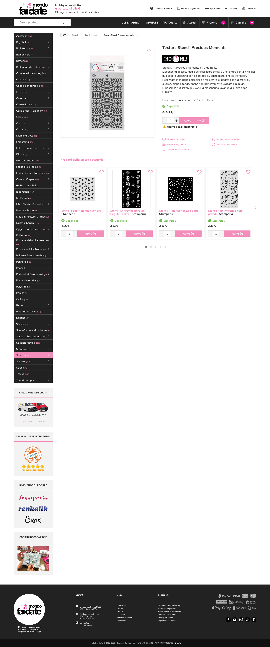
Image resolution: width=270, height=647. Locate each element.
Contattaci (251, 8)
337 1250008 (86, 625)
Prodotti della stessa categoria (82, 159)
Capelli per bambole (30, 85)
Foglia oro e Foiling (28, 166)
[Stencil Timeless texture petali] (180, 189)
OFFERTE (152, 22)
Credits (178, 643)
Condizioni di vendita (167, 614)
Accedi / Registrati (124, 617)
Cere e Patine (26, 104)
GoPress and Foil (27, 185)
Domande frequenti (163, 8)
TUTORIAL (170, 22)
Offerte (120, 608)
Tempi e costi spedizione (33, 421)
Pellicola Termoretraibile (31, 255)
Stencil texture (91, 35)
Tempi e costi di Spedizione (169, 611)
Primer (21, 292)
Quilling (22, 299)
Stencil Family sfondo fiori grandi (225, 212)
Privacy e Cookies (165, 617)
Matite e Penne (27, 210)
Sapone (22, 317)
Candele (23, 79)
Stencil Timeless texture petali (179, 210)
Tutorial (120, 611)
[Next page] (255, 208)
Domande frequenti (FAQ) (169, 605)
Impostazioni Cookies (167, 620)
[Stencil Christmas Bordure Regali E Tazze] (131, 189)
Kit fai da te (24, 197)
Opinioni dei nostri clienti (178, 149)
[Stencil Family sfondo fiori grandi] (229, 189)
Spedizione (215, 8)
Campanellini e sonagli (31, 73)
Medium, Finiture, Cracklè (32, 216)
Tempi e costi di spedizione (228, 139)
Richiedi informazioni (176, 139)
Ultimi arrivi (122, 605)
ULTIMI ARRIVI (130, 22)
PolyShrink (23, 286)
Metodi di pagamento (190, 8)
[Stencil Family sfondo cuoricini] (82, 189)
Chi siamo (233, 8)
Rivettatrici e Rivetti (29, 311)
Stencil (75, 35)
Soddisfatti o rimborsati (226, 144)
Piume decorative (28, 280)
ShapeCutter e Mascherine (33, 330)
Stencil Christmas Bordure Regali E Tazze (127, 212)
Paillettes (23, 235)
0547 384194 (86, 616)
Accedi (192, 22)
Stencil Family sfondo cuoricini (81, 210)
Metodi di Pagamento (167, 608)
